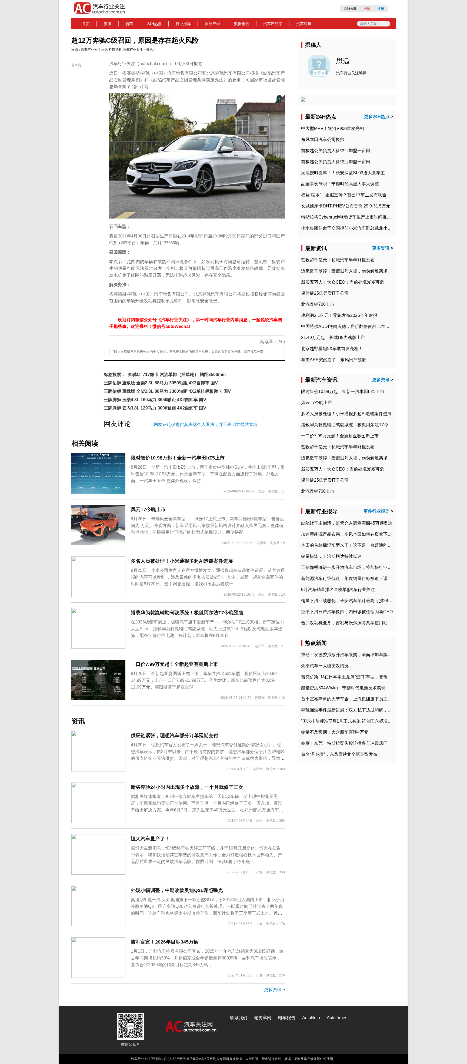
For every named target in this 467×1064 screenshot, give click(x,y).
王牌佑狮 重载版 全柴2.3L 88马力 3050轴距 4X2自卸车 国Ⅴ (161, 383)
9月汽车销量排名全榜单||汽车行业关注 (338, 589)
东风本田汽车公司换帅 (322, 139)
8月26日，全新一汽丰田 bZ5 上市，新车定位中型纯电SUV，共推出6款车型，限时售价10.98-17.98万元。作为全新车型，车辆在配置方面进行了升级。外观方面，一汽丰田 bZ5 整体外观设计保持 (208, 474)
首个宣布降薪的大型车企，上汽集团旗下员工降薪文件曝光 (357, 699)
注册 (381, 9)
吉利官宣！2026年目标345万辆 (164, 942)
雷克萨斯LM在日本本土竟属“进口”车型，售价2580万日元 (355, 676)
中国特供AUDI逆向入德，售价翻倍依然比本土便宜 (349, 326)
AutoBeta (311, 1017)
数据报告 (241, 24)
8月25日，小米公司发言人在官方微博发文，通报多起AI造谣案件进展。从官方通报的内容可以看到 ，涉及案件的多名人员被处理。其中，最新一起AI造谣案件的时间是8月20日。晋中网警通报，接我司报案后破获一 (208, 577)
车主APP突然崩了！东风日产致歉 (333, 359)
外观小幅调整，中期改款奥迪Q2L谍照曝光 (177, 890)
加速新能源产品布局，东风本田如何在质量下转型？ (351, 534)
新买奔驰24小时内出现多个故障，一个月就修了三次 (187, 787)
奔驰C (134, 374)
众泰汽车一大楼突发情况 (325, 665)
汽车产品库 (272, 24)
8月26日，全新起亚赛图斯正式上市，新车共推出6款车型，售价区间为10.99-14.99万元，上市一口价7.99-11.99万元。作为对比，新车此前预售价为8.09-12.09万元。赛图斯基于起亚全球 (204, 680)
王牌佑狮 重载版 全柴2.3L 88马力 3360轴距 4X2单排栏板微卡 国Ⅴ (167, 391)
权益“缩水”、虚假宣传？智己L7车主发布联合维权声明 (352, 195)
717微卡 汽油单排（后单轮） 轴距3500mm (184, 374)
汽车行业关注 (91, 50)
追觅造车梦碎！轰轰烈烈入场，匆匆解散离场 (344, 271)
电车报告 (286, 1017)
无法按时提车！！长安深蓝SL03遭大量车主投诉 (347, 172)
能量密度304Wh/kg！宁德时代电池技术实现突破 (347, 688)
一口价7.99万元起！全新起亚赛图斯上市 (174, 664)
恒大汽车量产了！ (150, 838)
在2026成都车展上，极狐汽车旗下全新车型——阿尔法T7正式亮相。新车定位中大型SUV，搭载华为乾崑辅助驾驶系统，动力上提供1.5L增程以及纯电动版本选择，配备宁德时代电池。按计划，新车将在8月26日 (207, 629)
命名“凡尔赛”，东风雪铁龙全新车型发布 (339, 754)
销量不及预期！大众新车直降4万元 (334, 732)
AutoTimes (337, 1017)
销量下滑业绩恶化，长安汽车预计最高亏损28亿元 (349, 600)
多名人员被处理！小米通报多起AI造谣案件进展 (182, 561)
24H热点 (154, 24)
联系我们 (238, 1017)
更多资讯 (272, 989)
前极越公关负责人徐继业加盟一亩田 (335, 150)
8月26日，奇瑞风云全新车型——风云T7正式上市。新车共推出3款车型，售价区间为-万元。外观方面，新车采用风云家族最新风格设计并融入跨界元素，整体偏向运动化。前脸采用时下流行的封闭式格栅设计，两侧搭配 (207, 525)
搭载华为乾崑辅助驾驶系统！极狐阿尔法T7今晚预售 (187, 612)
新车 (129, 24)
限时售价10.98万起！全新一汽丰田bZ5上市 (178, 458)
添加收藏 (349, 9)
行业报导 (183, 24)
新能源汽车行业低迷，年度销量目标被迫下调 (344, 578)
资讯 (107, 24)
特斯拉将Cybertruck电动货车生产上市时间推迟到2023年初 (357, 217)
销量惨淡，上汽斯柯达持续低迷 (331, 556)
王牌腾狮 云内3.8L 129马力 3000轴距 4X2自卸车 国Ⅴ (155, 408)
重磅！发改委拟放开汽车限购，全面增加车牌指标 (348, 654)
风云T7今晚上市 (148, 509)
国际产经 (212, 24)
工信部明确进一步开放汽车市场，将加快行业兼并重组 (353, 567)
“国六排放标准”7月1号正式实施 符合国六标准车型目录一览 (357, 721)
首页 (86, 24)
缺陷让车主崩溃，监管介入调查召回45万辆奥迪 (346, 523)
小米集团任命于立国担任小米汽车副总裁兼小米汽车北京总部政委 (363, 228)
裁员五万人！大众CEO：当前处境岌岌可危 (342, 282)
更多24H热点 (376, 116)
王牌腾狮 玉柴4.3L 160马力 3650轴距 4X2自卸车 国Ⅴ (155, 399)
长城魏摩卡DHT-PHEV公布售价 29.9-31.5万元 (345, 206)
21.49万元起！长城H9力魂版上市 (333, 337)
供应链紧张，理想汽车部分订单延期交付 (174, 735)
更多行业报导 (376, 511)
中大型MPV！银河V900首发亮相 (332, 128)
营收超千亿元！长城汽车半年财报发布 (338, 260)
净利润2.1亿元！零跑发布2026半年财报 (339, 315)
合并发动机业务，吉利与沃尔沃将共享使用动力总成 (351, 622)
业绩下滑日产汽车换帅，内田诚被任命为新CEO (347, 611)
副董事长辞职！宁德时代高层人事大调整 (340, 184)
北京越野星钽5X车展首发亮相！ (332, 348)
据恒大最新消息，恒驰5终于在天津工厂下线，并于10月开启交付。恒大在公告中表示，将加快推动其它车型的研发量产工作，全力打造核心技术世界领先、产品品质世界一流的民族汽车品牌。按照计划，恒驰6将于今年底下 (206, 855)
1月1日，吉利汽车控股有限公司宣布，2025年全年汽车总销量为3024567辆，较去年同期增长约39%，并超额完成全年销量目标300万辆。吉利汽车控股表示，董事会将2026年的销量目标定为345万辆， (207, 958)
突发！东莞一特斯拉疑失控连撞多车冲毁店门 (344, 743)
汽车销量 (303, 24)
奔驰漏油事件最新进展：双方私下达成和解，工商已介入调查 (359, 710)
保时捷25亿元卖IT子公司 (325, 293)
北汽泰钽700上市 (317, 304)
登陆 (367, 9)
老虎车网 (262, 1017)
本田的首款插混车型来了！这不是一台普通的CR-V (349, 545)
